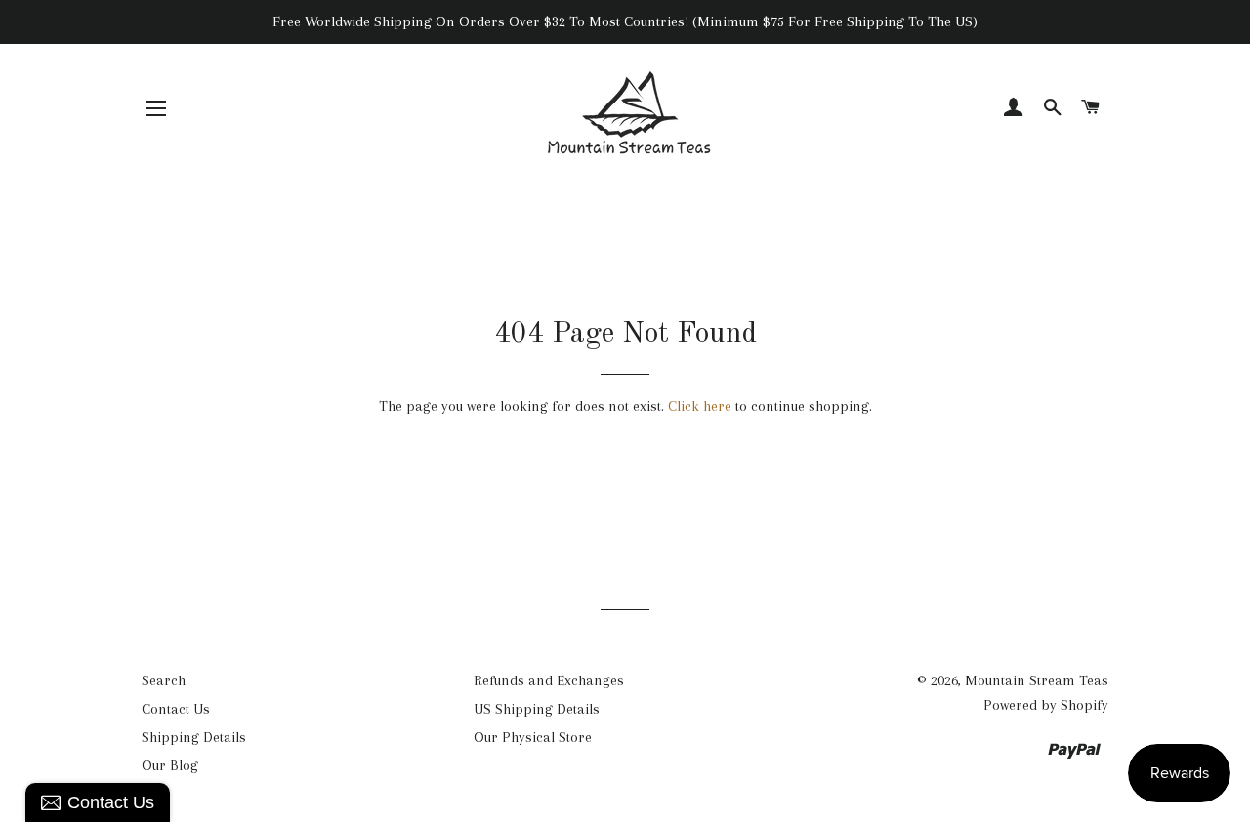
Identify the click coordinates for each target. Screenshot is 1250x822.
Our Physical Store (533, 737)
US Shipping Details (537, 709)
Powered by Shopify (1045, 705)
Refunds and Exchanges (549, 680)
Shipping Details (194, 737)
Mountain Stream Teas (1036, 680)
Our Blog (170, 765)
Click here (699, 406)
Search (164, 680)
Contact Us (176, 709)
